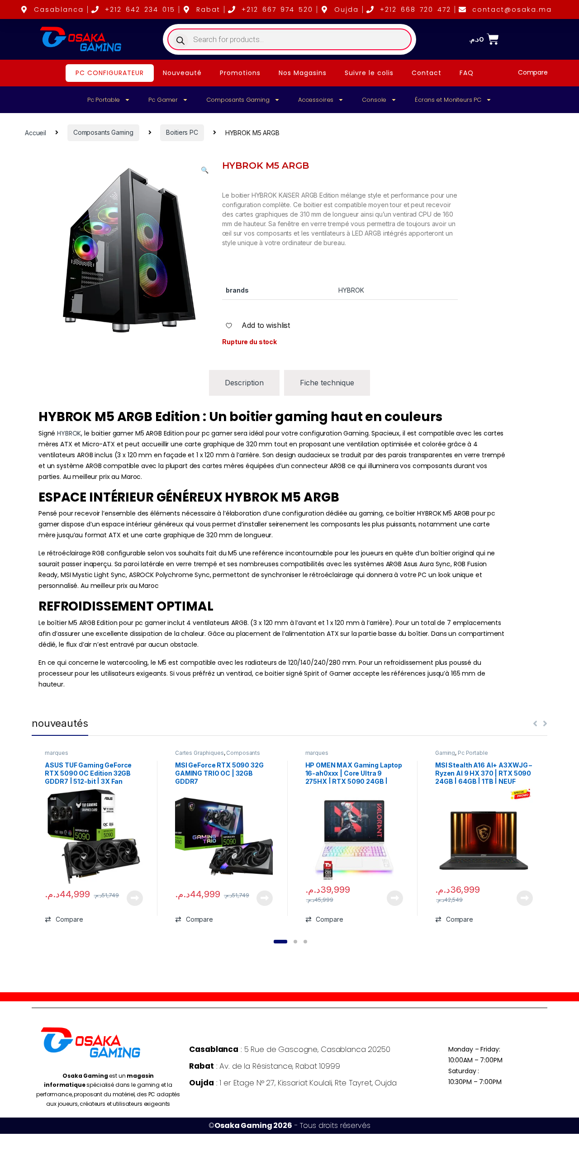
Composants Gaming (238, 99)
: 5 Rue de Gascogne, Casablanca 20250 (289, 1049)
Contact (426, 72)
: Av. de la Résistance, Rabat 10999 (264, 1066)
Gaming (445, 752)
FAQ (467, 72)
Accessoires (315, 99)
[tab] (244, 383)
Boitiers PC (182, 132)
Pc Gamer (163, 99)
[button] (205, 170)
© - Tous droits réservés (289, 1125)
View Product (131, 898)
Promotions (240, 72)
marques (56, 752)
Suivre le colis (369, 72)
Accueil (35, 132)
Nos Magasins (303, 72)
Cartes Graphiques (199, 752)
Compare (533, 72)
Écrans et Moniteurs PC (448, 99)
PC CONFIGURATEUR (110, 72)
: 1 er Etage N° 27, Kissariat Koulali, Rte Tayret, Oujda (292, 1082)
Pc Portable (103, 99)
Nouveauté (182, 72)
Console (374, 99)
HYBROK (69, 433)
